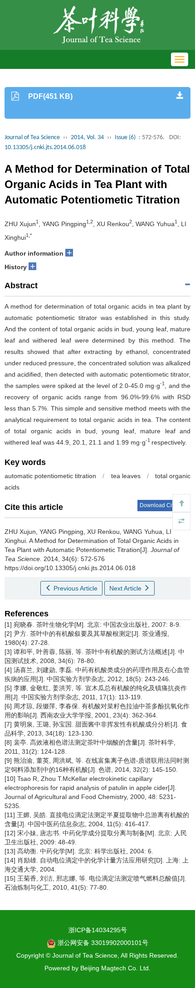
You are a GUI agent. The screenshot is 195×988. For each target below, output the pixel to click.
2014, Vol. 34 (87, 137)
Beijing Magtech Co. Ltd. (115, 968)
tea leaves (126, 475)
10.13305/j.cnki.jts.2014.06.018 (45, 147)
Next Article (126, 588)
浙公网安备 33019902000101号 (102, 942)
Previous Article (75, 588)
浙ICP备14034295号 (97, 930)
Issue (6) (125, 137)
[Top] (181, 503)
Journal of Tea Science (32, 137)
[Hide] (181, 521)
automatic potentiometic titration (50, 475)
